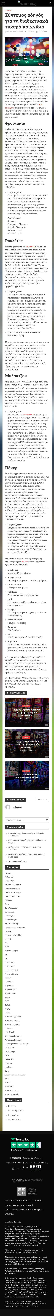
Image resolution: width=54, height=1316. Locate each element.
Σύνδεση (12, 1106)
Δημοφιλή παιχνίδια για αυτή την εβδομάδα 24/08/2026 (27, 712)
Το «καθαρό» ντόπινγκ (17, 861)
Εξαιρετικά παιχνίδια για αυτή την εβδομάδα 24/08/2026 (27, 744)
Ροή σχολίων (13, 1115)
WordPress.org (14, 1119)
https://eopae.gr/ (25, 1264)
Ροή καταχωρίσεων (16, 1110)
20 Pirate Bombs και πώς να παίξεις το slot (27, 776)
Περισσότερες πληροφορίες (17, 1162)
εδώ (36, 1245)
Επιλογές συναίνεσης (39, 1162)
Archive (8, 10)
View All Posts (42, 799)
